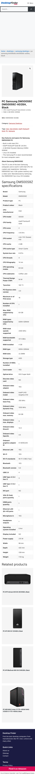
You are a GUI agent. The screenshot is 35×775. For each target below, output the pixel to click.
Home (3, 51)
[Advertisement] (17, 30)
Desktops (10, 51)
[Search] (31, 9)
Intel (7, 129)
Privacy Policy (8, 765)
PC (7, 131)
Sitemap (6, 753)
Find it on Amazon (17, 769)
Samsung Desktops (22, 51)
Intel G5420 (14, 129)
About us (6, 750)
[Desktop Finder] (9, 3)
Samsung (12, 131)
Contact (5, 756)
